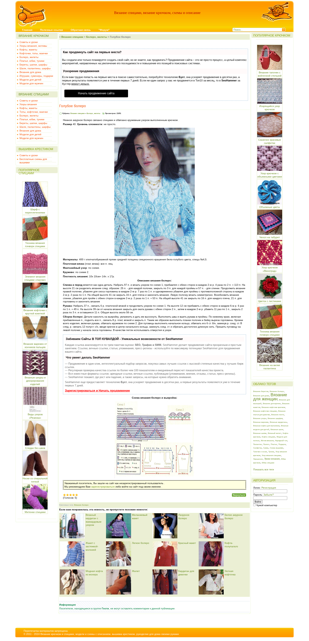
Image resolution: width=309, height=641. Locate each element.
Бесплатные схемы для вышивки (33, 159)
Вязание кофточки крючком (273, 407)
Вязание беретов (260, 391)
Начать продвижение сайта (96, 93)
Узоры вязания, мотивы (33, 45)
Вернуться (239, 495)
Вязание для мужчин (272, 403)
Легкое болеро (140, 543)
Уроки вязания (272, 458)
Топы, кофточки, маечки (33, 111)
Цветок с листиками (269, 301)
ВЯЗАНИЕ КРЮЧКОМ (34, 36)
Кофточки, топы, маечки (33, 53)
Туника (271, 452)
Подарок (282, 444)
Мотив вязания (267, 441)
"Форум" (104, 29)
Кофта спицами (268, 437)
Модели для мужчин (31, 83)
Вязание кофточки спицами (265, 411)
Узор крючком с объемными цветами (269, 175)
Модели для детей (30, 79)
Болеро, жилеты (28, 57)
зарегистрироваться (103, 486)
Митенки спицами (35, 512)
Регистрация (268, 487)
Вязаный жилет (274, 433)
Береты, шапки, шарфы (33, 64)
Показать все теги (263, 469)
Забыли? (268, 494)
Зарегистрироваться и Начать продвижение (97, 390)
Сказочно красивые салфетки (269, 141)
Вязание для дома (30, 72)
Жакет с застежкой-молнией (92, 546)
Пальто (266, 444)
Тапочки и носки (260, 452)
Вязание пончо (277, 415)
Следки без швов (35, 448)
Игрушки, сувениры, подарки (36, 75)
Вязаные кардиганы (278, 422)
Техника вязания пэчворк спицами (270, 333)
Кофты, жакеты (28, 49)
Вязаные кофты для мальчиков (266, 426)
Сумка (265, 448)
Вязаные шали (277, 429)
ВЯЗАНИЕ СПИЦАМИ (34, 94)
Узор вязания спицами (271, 455)
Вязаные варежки (260, 422)
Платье (274, 444)
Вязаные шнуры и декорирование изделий (35, 381)
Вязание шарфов (275, 418)
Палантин (257, 444)
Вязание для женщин (270, 396)
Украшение (258, 459)
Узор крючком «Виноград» (270, 269)
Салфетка (257, 448)
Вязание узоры (259, 418)
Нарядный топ (281, 441)
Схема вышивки (276, 448)
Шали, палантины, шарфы (35, 68)
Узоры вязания (28, 104)
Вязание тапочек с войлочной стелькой (269, 74)
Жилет (136, 571)
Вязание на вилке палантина (269, 367)
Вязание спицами (72, 36)
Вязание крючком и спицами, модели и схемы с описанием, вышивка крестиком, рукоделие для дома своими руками (109, 634)
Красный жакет (187, 543)
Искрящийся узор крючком (269, 108)
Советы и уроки (28, 42)
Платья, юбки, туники (31, 60)
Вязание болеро (81, 505)
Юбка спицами (268, 463)
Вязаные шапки (259, 433)
